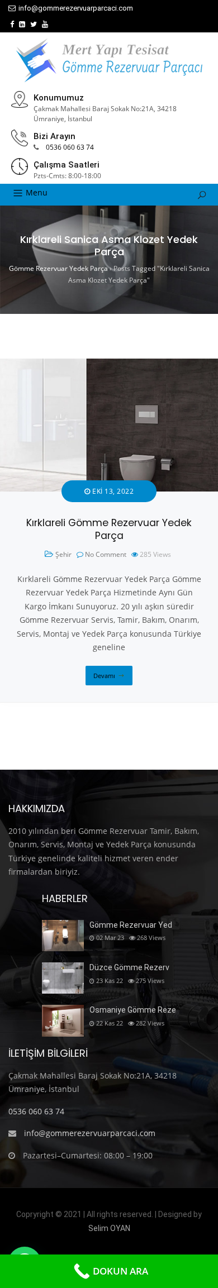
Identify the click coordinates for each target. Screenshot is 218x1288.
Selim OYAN (109, 1228)
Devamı (104, 675)
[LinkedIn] (22, 24)
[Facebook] (12, 24)
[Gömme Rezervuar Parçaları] (109, 60)
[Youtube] (45, 24)
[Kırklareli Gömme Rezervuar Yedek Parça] (109, 365)
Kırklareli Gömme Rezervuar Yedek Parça (109, 529)
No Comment (105, 554)
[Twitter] (33, 24)
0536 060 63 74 (70, 147)
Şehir (63, 554)
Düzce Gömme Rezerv (129, 967)
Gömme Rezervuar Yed (130, 924)
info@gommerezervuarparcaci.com (75, 8)
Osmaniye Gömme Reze (132, 1009)
